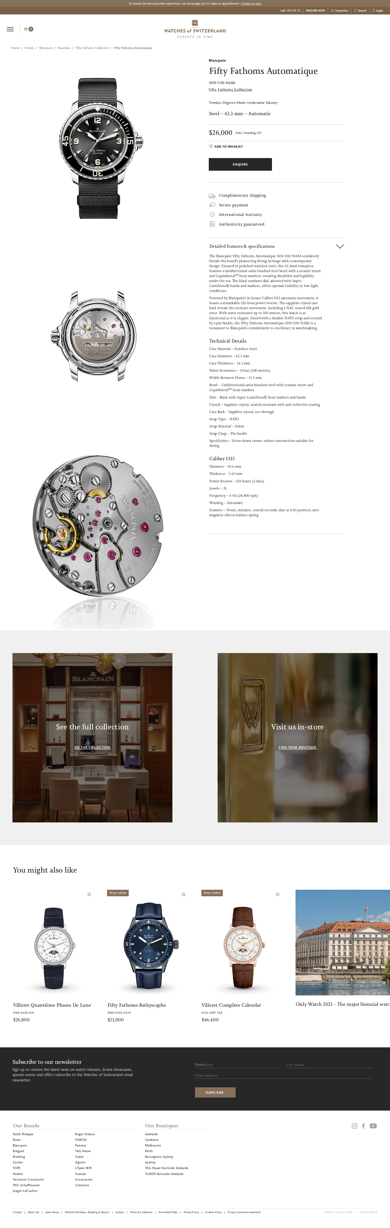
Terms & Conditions (141, 1212)
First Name (204, 1064)
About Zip (33, 1212)
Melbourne (153, 1145)
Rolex (17, 1139)
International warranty (240, 214)
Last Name (295, 1064)
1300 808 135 (293, 10)
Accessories (83, 1179)
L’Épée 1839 (83, 1168)
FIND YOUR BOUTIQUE (297, 747)
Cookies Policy (213, 1212)
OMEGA (81, 1139)
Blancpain (45, 48)
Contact (17, 1212)
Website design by (339, 1212)
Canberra (152, 1139)
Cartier (18, 1162)
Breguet (18, 1151)
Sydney (150, 1162)
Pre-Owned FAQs (168, 1212)
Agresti (80, 1162)
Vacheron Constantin (28, 1179)
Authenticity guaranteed (242, 224)
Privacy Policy (191, 1212)
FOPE (17, 1168)
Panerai (80, 1145)
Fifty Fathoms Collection (92, 48)
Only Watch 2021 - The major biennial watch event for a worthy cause (296, 1004)
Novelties (64, 48)
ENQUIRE (347, 28)
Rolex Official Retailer (366, 29)
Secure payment (233, 205)
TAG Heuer (83, 1151)
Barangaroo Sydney (159, 1156)
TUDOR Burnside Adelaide (164, 1174)
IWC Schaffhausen (26, 1185)
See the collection (92, 747)
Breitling (19, 1156)
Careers (119, 1212)
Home (15, 48)
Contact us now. (251, 3)
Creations (82, 1185)
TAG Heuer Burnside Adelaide (166, 1168)
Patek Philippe (23, 1134)
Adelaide (151, 1134)
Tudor (79, 1156)
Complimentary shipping (242, 195)
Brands (29, 48)
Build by (368, 1212)
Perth (149, 1151)
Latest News (52, 1212)
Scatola (80, 1174)
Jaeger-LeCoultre (25, 1190)
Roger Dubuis (85, 1134)
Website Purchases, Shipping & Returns (87, 1212)
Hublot (18, 1174)
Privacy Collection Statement (244, 1212)
